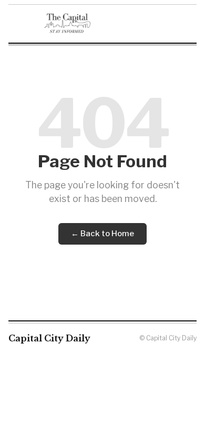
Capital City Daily (49, 338)
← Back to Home (102, 233)
